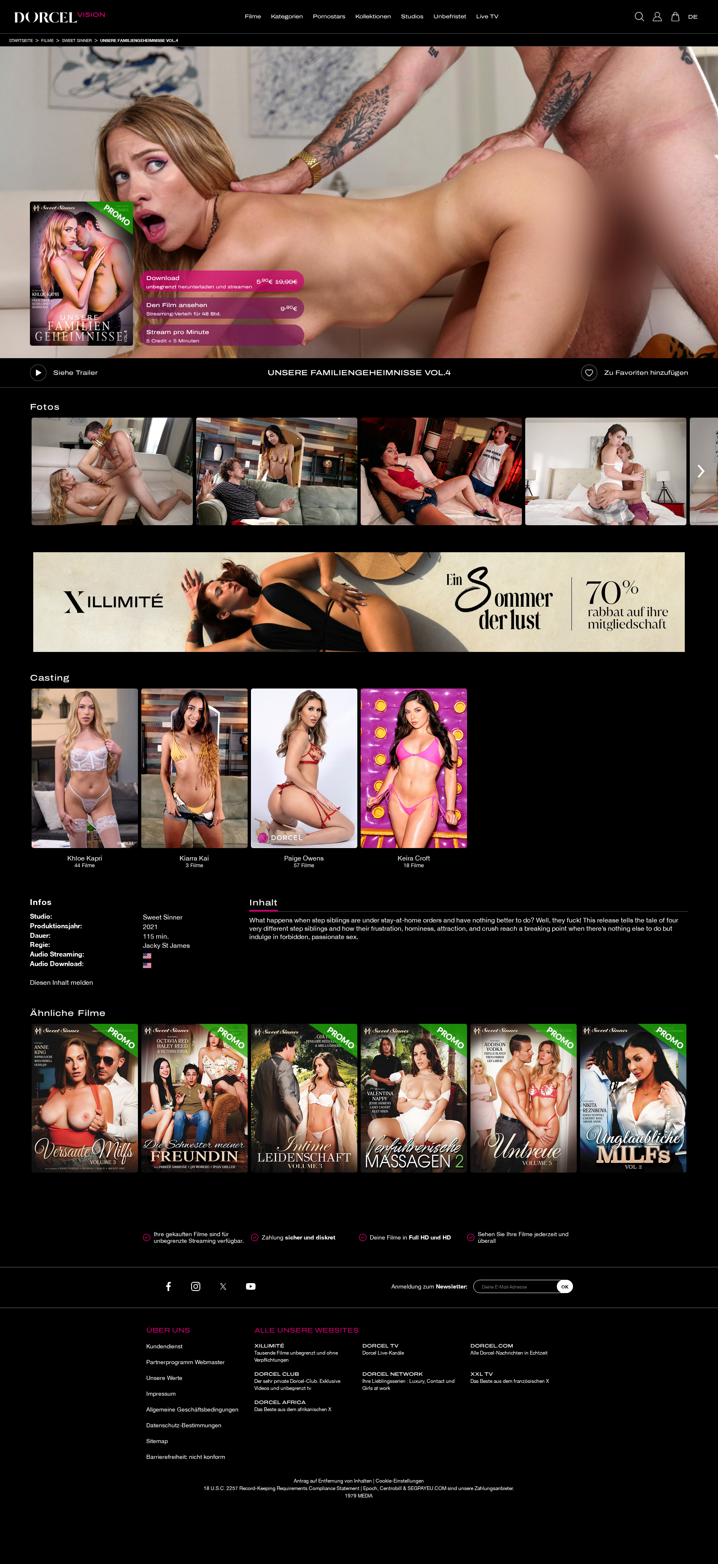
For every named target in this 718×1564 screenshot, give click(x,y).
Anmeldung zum (429, 1286)
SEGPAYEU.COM (427, 1488)
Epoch (370, 1488)
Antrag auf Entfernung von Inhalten (333, 1481)
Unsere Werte (164, 1378)
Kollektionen (373, 17)
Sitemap (157, 1441)
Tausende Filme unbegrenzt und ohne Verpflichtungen (296, 1353)
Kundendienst (164, 1346)
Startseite (21, 40)
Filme (253, 17)
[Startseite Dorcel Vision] (59, 16)
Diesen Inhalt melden (61, 982)
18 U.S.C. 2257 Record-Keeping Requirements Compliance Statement (281, 1488)
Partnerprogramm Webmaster (185, 1362)
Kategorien (287, 17)
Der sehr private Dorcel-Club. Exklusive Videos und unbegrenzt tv (297, 1381)
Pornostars (329, 17)
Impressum (161, 1393)
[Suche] (640, 16)
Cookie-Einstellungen (400, 1481)
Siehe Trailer (75, 372)
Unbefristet (449, 17)
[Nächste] (701, 471)
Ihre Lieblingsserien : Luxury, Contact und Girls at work (408, 1381)
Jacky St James (166, 945)
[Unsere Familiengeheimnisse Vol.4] (81, 274)
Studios (412, 17)
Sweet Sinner (77, 40)
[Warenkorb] (676, 16)
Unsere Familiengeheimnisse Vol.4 (139, 40)
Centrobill (391, 1488)
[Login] (658, 16)
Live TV (487, 17)
